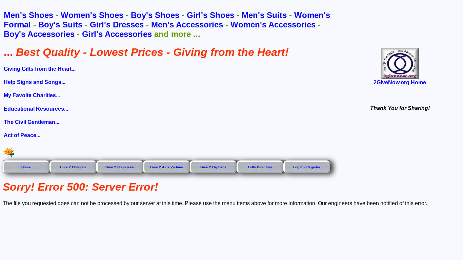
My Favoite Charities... (32, 95)
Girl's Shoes (210, 15)
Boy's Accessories (39, 34)
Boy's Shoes (155, 15)
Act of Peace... (22, 135)
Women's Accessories (273, 24)
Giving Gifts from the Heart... (40, 69)
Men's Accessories (187, 24)
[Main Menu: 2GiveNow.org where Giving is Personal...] (400, 63)
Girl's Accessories (117, 34)
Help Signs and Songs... (34, 82)
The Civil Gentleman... (31, 122)
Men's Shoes (28, 15)
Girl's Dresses (117, 24)
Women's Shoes (92, 15)
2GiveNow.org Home (400, 82)
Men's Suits (264, 15)
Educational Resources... (36, 109)
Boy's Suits (60, 24)
